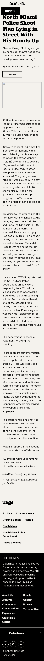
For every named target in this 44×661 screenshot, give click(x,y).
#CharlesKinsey (12, 462)
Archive (7, 513)
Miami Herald (29, 299)
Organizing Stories (8, 619)
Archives (7, 599)
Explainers (8, 613)
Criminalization (12, 519)
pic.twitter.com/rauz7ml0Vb (19, 466)
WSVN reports (26, 277)
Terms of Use (31, 609)
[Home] (17, 3)
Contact (27, 599)
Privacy (27, 604)
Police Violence (12, 542)
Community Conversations (10, 606)
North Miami (10, 526)
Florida (29, 519)
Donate (10, 11)
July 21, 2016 (29, 474)
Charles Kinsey (25, 513)
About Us (7, 595)
